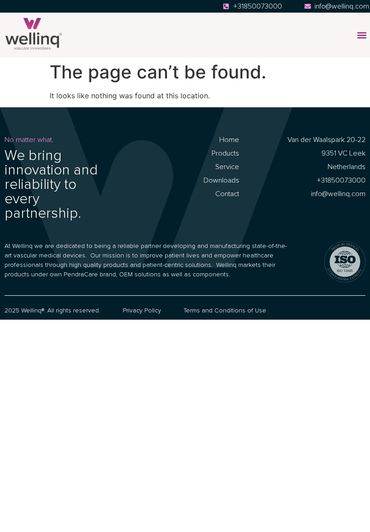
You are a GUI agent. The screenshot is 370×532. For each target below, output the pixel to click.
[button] (361, 35)
